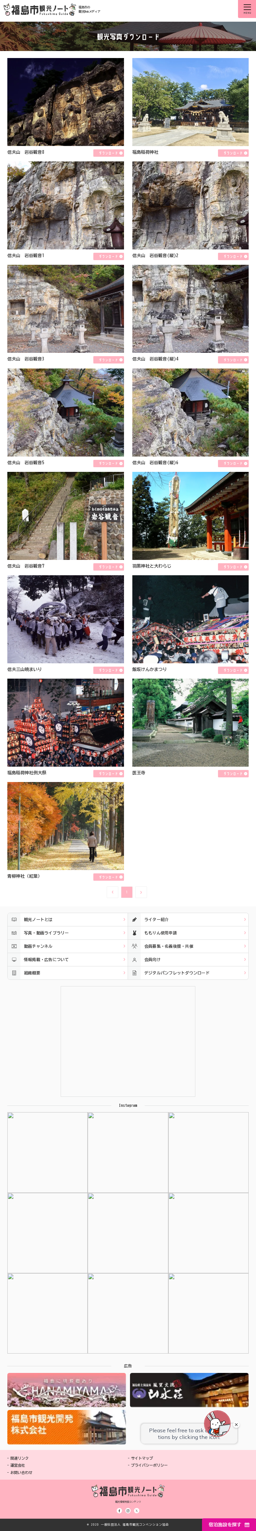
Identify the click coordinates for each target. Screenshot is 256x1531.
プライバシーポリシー (149, 1465)
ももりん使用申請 (160, 933)
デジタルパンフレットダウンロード (177, 973)
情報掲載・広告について (46, 959)
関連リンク (19, 1458)
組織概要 (32, 973)
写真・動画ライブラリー (46, 933)
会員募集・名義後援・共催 (168, 946)
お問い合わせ (21, 1472)
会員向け (152, 959)
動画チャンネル (38, 946)
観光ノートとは (38, 919)
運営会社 (17, 1465)
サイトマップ (142, 1458)
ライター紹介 (156, 919)
